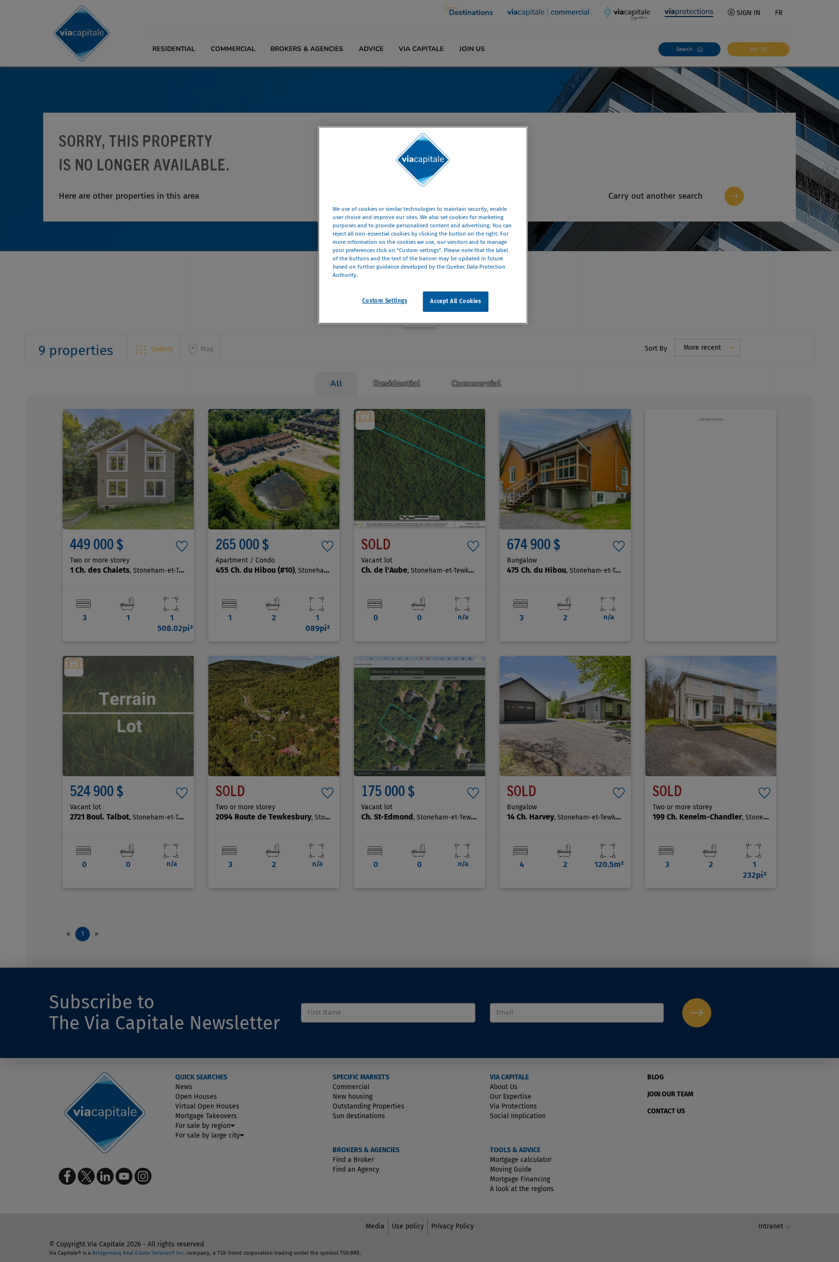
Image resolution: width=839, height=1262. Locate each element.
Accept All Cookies (455, 301)
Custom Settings (384, 300)
